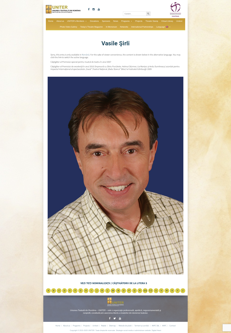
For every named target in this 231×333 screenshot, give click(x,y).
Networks (124, 27)
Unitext (179, 21)
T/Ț (150, 290)
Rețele (103, 325)
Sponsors (106, 21)
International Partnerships (142, 27)
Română (85, 54)
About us (60, 21)
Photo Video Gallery (68, 27)
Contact (172, 325)
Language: (161, 27)
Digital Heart (156, 330)
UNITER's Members (75, 21)
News (115, 21)
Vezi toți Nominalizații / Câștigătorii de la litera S (113, 283)
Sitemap (112, 325)
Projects (138, 21)
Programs (125, 21)
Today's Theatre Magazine (91, 27)
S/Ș (145, 290)
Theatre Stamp (151, 21)
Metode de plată (125, 325)
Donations (94, 21)
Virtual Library (167, 21)
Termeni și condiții (141, 325)
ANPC (164, 325)
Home (50, 21)
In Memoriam (111, 27)
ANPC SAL (155, 325)
